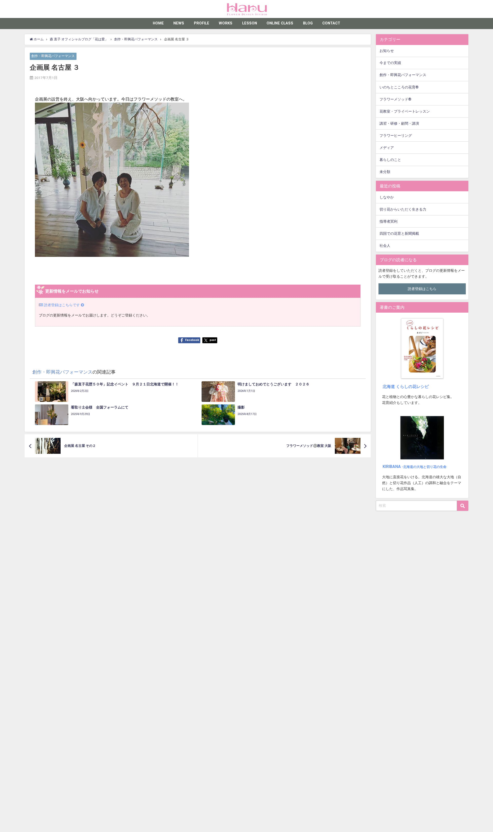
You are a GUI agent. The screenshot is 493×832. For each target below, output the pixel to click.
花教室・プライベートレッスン (405, 111)
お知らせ (387, 51)
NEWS (178, 23)
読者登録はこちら (422, 289)
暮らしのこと (390, 160)
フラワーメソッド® (395, 99)
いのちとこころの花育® (399, 87)
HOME (158, 23)
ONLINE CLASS (280, 23)
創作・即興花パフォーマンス (53, 56)
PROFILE (201, 23)
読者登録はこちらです (62, 305)
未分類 (385, 172)
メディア (387, 148)
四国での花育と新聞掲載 (399, 233)
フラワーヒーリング (396, 135)
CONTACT (331, 23)
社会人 (385, 245)
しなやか (387, 197)
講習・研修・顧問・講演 (399, 123)
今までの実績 (390, 63)
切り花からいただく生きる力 (403, 209)
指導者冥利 (388, 221)
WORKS (225, 23)
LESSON (249, 23)
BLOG (308, 23)
